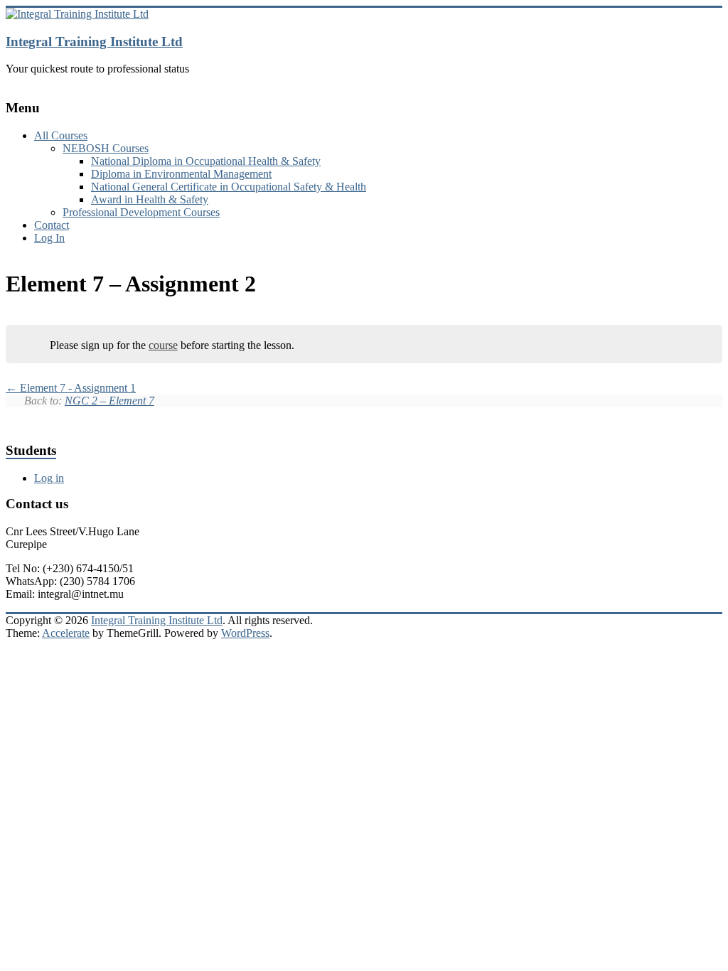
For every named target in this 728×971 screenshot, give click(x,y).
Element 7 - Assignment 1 (76, 388)
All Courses (60, 135)
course (163, 345)
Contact (51, 225)
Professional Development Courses (141, 212)
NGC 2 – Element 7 (109, 401)
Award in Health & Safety (149, 199)
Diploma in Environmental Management (181, 174)
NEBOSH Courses (106, 148)
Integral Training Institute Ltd (94, 41)
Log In (49, 238)
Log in (49, 478)
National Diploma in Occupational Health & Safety (206, 161)
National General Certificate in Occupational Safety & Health (228, 187)
